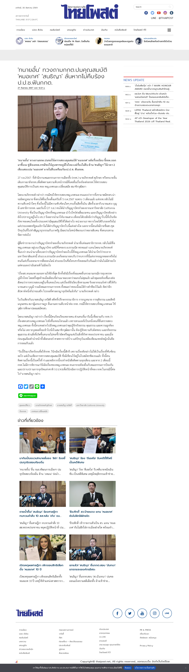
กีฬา (60, 637)
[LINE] (167, 613)
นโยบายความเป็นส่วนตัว (145, 668)
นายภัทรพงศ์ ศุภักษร (44, 405)
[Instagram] (165, 13)
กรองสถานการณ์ (66, 630)
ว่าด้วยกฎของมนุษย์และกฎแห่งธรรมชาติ (118, 43)
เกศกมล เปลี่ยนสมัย (39, 411)
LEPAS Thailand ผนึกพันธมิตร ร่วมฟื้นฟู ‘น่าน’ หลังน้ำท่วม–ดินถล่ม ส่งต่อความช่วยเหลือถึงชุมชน (152, 111)
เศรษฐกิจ (71, 30)
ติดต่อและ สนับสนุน (148, 637)
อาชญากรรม (104, 633)
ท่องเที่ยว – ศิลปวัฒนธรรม (70, 641)
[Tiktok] (171, 13)
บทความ (22, 641)
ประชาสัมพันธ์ (64, 645)
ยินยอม (128, 668)
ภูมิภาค (62, 649)
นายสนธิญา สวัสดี (64, 405)
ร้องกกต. (23, 411)
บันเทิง (104, 30)
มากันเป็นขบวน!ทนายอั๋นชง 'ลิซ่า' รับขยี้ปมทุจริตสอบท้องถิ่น (42, 460)
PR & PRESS (145, 630)
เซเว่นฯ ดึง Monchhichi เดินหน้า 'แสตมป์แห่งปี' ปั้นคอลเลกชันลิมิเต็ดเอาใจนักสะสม (152, 95)
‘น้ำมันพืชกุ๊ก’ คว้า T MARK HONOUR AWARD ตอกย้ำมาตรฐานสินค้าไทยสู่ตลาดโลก (153, 87)
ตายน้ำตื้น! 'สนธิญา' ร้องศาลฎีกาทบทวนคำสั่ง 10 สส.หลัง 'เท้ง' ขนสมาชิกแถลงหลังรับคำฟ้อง (40, 516)
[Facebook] (146, 13)
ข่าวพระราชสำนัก (26, 649)
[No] (185, 667)
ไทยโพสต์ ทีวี (140, 30)
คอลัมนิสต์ (55, 30)
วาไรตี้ (61, 633)
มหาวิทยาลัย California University (90, 405)
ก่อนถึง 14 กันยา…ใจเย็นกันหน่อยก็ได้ (77, 43)
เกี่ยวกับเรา (144, 633)
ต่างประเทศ (88, 30)
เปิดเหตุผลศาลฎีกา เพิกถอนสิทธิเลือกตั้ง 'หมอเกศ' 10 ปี (41, 567)
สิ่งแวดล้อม (64, 653)
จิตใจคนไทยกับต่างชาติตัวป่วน (158, 41)
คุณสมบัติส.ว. (25, 405)
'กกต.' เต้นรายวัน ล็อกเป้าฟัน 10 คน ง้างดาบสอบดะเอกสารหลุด (152, 103)
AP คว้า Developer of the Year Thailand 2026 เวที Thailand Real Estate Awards (152, 120)
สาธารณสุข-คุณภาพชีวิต (109, 644)
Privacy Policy (146, 645)
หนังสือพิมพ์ (120, 30)
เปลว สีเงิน (37, 30)
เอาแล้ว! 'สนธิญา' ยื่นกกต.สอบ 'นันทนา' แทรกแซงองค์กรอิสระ (92, 567)
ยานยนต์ (103, 640)
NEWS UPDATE (134, 80)
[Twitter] (152, 13)
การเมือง (20, 30)
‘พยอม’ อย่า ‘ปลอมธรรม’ (36, 41)
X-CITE (102, 637)
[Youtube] (159, 13)
